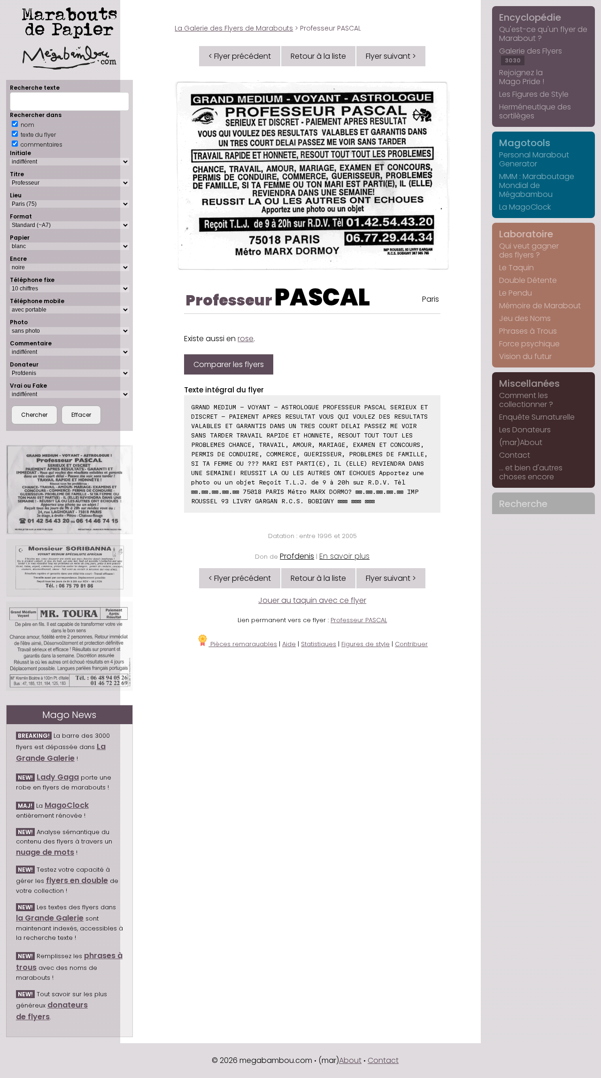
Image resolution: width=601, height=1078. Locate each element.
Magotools (524, 142)
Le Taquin (516, 267)
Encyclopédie (530, 17)
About (350, 1060)
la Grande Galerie (50, 918)
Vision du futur (525, 356)
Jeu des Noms (525, 318)
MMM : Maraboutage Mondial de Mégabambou (536, 185)
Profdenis (297, 556)
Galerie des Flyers (530, 55)
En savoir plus (344, 556)
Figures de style (365, 644)
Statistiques (318, 644)
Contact (514, 455)
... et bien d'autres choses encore (530, 472)
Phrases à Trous (528, 331)
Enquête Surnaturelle (537, 417)
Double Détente (528, 280)
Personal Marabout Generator (534, 159)
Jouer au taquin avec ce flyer (312, 600)
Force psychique (529, 343)
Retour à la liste (318, 56)
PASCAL (322, 297)
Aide (289, 644)
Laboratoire (526, 234)
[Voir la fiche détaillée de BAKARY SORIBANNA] (69, 568)
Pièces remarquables (242, 644)
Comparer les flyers (228, 364)
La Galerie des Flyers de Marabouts (234, 28)
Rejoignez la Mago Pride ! (521, 77)
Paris (430, 299)
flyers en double (77, 880)
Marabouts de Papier (69, 21)
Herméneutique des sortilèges (535, 111)
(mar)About (520, 442)
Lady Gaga (58, 777)
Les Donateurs (525, 429)
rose (246, 338)
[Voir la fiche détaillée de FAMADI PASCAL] (69, 489)
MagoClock (67, 805)
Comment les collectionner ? (526, 400)
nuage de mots (45, 852)
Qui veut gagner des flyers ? (529, 250)
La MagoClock (525, 207)
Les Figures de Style (534, 94)
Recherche (523, 503)
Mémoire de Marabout (540, 305)
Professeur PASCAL (359, 620)
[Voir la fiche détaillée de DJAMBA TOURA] (69, 646)
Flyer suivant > (391, 56)
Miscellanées (529, 383)
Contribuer (411, 644)
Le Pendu (515, 293)
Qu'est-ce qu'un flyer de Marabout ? (543, 34)
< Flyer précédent (239, 56)
